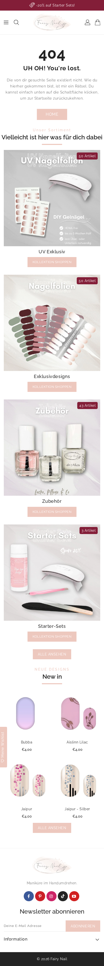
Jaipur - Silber (77, 809)
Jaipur (26, 809)
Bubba (27, 742)
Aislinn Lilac (77, 742)
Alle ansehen (52, 654)
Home (52, 114)
